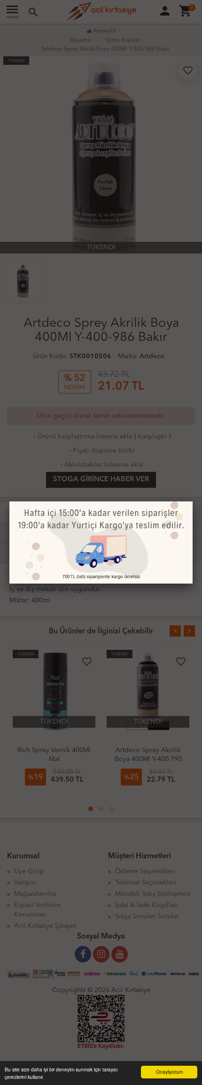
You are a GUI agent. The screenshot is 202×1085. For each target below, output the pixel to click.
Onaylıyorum (169, 1071)
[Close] (192, 501)
